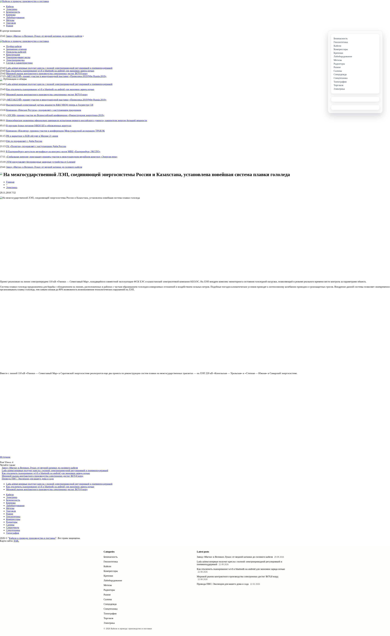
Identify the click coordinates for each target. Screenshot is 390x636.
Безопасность (13, 12)
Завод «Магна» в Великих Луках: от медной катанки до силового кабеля (44, 36)
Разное (9, 25)
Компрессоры (13, 519)
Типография (12, 533)
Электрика (11, 9)
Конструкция (13, 54)
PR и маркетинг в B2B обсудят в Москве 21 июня (32, 136)
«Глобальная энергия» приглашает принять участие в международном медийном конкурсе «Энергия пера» (61, 156)
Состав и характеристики (19, 63)
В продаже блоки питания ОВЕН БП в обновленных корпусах (38, 125)
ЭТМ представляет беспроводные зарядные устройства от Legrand (40, 162)
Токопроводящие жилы (18, 57)
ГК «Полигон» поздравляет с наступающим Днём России (36, 146)
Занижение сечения (16, 49)
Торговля (11, 23)
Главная (10, 182)
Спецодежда (12, 527)
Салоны (10, 524)
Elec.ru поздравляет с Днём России (24, 141)
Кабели (10, 6)
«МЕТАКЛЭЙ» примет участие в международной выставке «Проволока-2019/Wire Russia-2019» (56, 76)
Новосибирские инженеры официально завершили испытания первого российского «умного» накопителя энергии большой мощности (76, 120)
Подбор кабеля (13, 46)
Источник (5, 457)
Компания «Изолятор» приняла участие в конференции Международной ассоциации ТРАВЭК (55, 130)
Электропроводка (15, 60)
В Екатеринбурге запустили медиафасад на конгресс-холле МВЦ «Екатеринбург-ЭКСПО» (53, 151)
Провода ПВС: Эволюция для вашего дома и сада (28, 478)
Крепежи (11, 14)
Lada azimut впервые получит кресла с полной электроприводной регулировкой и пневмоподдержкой (59, 68)
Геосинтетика (13, 516)
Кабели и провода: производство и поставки (32, 538)
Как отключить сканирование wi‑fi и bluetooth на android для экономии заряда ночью (50, 70)
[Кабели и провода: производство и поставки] (24, 1)
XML (16, 541)
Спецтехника (13, 530)
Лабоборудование (15, 17)
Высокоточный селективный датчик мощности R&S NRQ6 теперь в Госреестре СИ (49, 105)
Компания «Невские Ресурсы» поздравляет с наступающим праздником (43, 110)
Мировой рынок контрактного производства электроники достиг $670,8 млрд (46, 73)
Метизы (10, 20)
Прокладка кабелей (16, 52)
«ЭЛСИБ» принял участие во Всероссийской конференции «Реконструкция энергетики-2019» (55, 115)
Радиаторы (11, 522)
